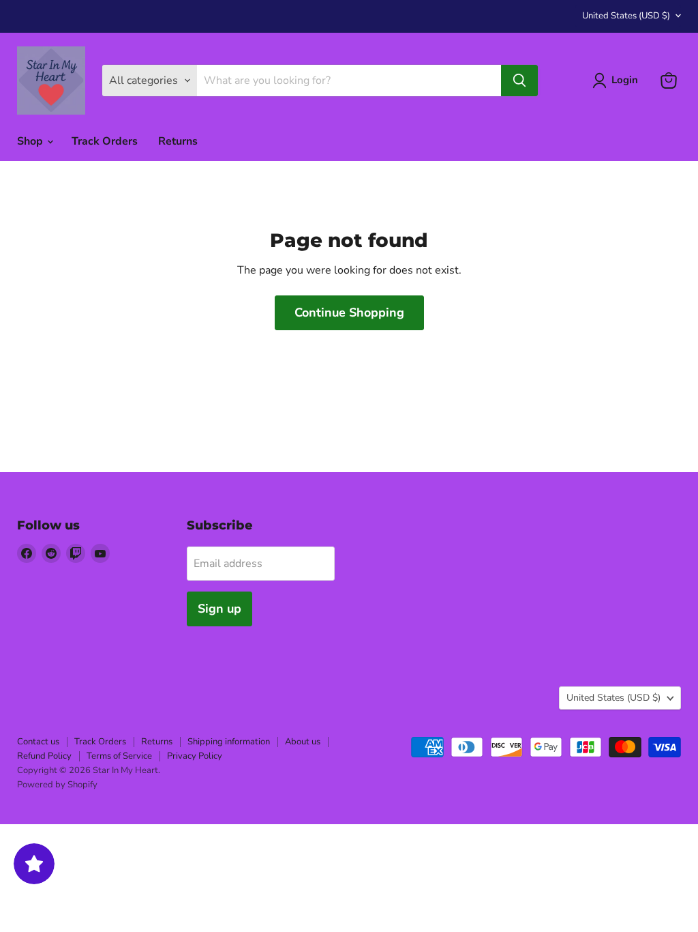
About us (302, 742)
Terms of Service (119, 756)
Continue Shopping (349, 312)
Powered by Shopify (57, 784)
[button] (617, 80)
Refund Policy (44, 756)
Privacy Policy (194, 756)
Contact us (38, 742)
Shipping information (228, 742)
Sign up (219, 608)
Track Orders (105, 141)
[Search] (519, 80)
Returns (178, 141)
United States (626, 16)
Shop (31, 141)
